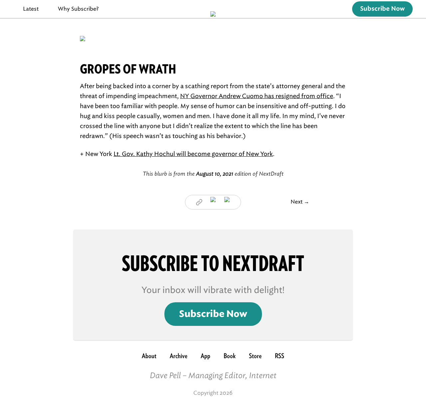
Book (230, 356)
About (149, 356)
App (205, 356)
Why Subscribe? (78, 9)
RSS (279, 356)
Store (255, 356)
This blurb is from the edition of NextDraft (213, 174)
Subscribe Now (382, 9)
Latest (31, 9)
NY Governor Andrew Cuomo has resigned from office (256, 96)
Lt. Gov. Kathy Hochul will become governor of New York (193, 154)
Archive (178, 356)
